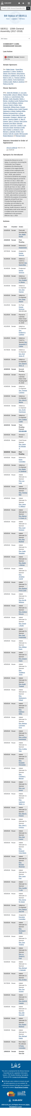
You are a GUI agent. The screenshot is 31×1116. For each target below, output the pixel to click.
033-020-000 (23, 431)
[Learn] (19, 3)
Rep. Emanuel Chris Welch (22, 851)
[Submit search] (28, 8)
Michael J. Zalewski (9, 131)
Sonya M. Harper (8, 127)
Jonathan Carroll (13, 101)
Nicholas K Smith (19, 127)
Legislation (14, 18)
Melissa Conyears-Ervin (10, 113)
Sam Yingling (7, 129)
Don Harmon (12, 73)
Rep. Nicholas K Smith (22, 931)
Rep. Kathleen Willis (21, 712)
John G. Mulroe (7, 79)
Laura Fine (13, 125)
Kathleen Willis (20, 111)
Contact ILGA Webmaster (20, 1077)
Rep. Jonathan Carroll (21, 577)
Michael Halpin (20, 136)
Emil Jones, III (20, 75)
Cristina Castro (7, 82)
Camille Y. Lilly (21, 125)
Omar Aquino (21, 73)
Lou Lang (23, 92)
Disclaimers (13, 1106)
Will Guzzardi (23, 133)
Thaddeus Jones (12, 109)
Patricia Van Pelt (8, 84)
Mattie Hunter (10, 69)
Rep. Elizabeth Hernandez (22, 763)
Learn (20, 1106)
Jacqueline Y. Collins (9, 71)
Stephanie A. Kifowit (9, 111)
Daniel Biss (19, 69)
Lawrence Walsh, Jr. (14, 119)
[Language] (23, 3)
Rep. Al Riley (23, 979)
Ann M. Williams (12, 103)
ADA (27, 1104)
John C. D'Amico (14, 121)
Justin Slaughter (14, 99)
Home (7, 18)
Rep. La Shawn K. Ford (22, 956)
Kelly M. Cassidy (14, 133)
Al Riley (18, 131)
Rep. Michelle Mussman (22, 864)
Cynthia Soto (15, 115)
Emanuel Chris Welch (9, 123)
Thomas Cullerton (19, 77)
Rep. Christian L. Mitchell (22, 776)
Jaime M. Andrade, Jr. (13, 92)
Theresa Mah (7, 95)
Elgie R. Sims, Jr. (8, 77)
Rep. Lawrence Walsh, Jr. (22, 802)
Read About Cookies (21, 1087)
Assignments (23, 247)
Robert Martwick (8, 136)
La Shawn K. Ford (17, 129)
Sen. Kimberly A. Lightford (22, 332)
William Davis (15, 107)
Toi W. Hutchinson (18, 79)
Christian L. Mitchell (17, 117)
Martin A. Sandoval (18, 82)
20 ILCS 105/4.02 (12, 148)
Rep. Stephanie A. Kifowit (23, 698)
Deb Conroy (23, 121)
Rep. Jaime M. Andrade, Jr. (22, 446)
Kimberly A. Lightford (9, 75)
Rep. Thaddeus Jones (22, 672)
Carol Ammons (15, 97)
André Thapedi (22, 109)
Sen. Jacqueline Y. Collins (23, 344)
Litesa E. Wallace (17, 95)
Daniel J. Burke (13, 105)
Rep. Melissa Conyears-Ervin (23, 725)
